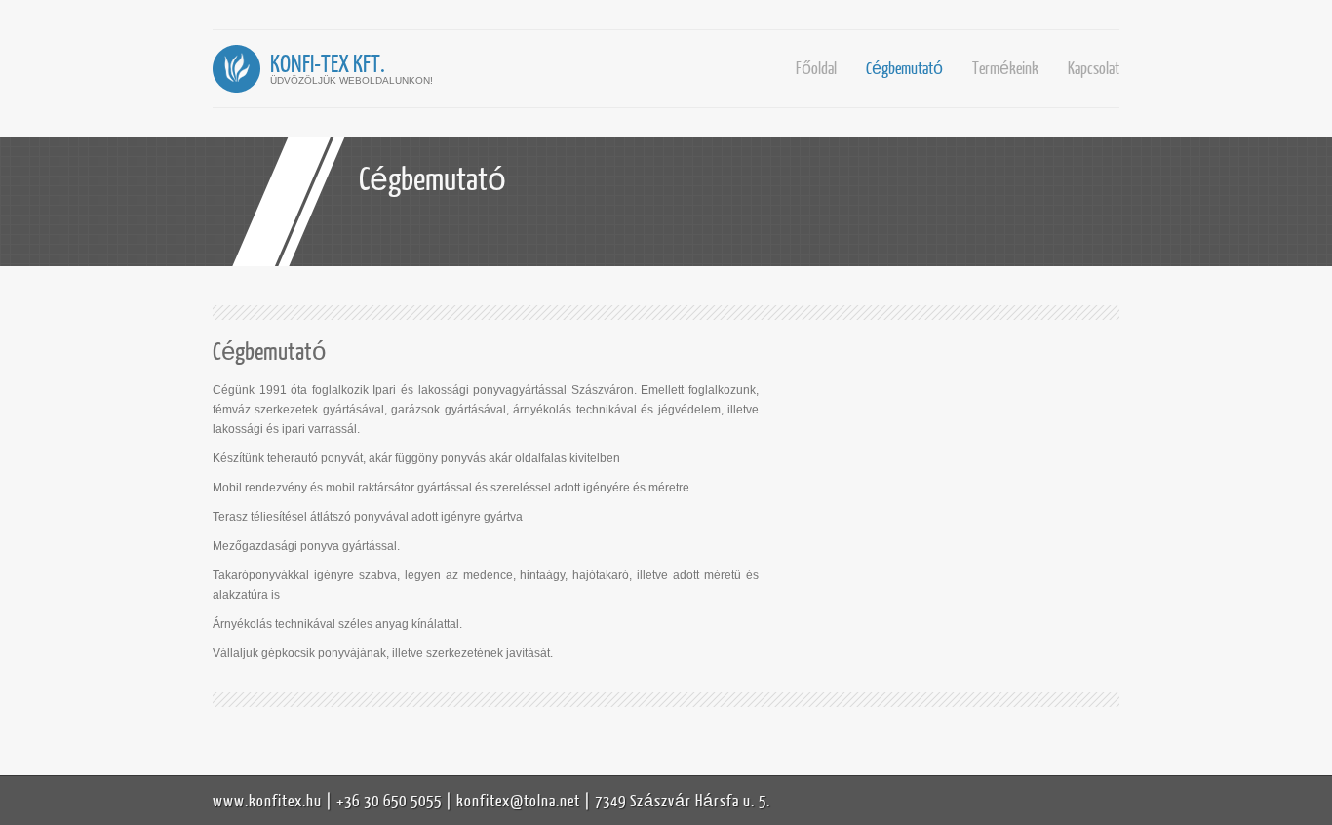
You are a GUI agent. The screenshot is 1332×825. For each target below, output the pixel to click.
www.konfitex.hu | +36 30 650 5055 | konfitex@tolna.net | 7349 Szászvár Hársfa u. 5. (491, 800)
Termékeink (1005, 68)
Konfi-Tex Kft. (327, 62)
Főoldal (816, 68)
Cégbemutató (904, 68)
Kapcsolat (1093, 68)
